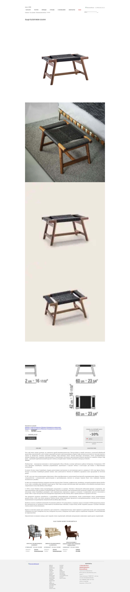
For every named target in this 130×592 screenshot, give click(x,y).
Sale (79, 9)
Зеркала (51, 587)
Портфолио (62, 574)
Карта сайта (63, 578)
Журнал (61, 577)
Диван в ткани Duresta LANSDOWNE (52, 544)
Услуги (36, 9)
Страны (52, 9)
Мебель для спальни (52, 579)
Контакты (72, 9)
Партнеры (62, 573)
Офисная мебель (51, 573)
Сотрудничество (64, 575)
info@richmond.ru (84, 567)
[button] (65, 61)
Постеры (51, 586)
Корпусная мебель (52, 568)
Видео (61, 570)
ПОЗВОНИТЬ (31, 438)
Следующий (98, 16)
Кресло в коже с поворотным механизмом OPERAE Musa (71, 544)
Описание (38, 448)
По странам (32, 12)
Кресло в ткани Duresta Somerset (34, 544)
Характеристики (91, 448)
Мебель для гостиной (52, 576)
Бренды (44, 9)
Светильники (52, 584)
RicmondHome (90, 7)
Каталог (28, 9)
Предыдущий (32, 16)
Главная (27, 12)
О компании (61, 9)
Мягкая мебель (51, 566)
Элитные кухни (51, 571)
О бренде (65, 448)
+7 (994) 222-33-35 (100, 7)
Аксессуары (52, 588)
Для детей (51, 583)
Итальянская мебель (41, 12)
